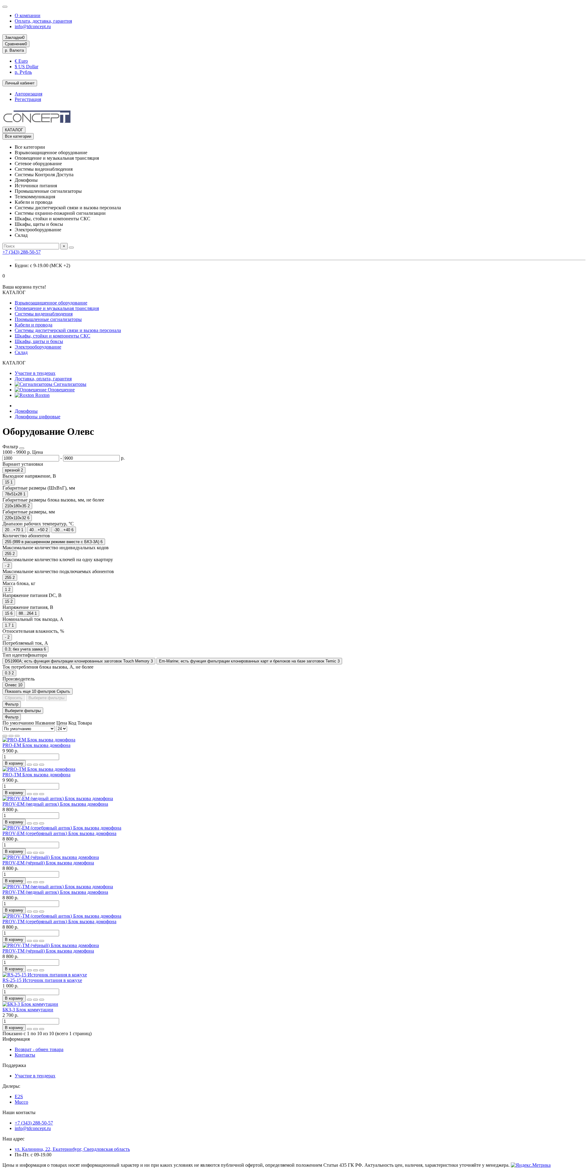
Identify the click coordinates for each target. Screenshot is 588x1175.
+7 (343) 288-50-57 (21, 252)
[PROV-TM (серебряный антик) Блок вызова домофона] (61, 916)
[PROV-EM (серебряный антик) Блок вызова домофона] (61, 827)
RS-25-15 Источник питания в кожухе (42, 980)
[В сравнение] (41, 765)
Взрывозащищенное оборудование (51, 302)
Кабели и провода (33, 324)
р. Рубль (23, 72)
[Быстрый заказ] (29, 765)
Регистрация (28, 99)
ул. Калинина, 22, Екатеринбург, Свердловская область (72, 1149)
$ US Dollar (26, 66)
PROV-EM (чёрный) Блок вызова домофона (48, 862)
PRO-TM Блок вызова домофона (36, 774)
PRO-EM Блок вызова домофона (36, 745)
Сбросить (13, 698)
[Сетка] (4, 736)
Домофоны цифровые (37, 416)
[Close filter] (21, 448)
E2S (19, 1096)
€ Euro (21, 61)
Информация (16, 1039)
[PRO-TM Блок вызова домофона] (38, 769)
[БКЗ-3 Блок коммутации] (30, 1004)
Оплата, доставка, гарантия (43, 21)
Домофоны (26, 411)
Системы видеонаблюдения (44, 313)
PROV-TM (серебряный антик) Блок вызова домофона (59, 921)
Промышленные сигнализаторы (48, 319)
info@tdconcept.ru (33, 26)
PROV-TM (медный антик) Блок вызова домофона (55, 892)
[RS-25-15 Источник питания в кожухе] (44, 974)
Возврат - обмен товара (39, 1049)
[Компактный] (17, 736)
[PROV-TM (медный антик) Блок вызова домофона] (57, 886)
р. (14, 50)
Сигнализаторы (69, 384)
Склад (21, 352)
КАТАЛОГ (14, 130)
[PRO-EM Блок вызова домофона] (38, 739)
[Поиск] (71, 247)
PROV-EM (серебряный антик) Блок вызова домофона (59, 833)
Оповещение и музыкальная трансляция (57, 308)
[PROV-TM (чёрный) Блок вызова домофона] (50, 945)
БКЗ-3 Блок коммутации (27, 1009)
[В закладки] (35, 765)
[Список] (11, 736)
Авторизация (28, 93)
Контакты (25, 1055)
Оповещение (61, 389)
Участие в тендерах (35, 373)
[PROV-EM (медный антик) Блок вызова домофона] (57, 798)
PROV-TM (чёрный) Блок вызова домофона (48, 950)
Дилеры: (11, 1086)
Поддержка (14, 1065)
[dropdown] (4, 7)
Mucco (21, 1102)
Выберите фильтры (46, 698)
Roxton (42, 395)
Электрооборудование (38, 346)
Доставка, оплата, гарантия (43, 378)
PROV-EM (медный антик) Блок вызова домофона (55, 804)
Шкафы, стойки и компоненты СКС (52, 335)
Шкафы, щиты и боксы (39, 341)
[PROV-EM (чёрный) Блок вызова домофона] (50, 857)
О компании (27, 15)
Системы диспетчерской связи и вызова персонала (68, 330)
